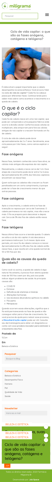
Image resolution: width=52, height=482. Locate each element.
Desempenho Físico (14, 380)
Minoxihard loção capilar (15, 320)
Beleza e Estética (13, 375)
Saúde (8, 396)
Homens (8, 384)
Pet (6, 388)
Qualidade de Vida (13, 392)
